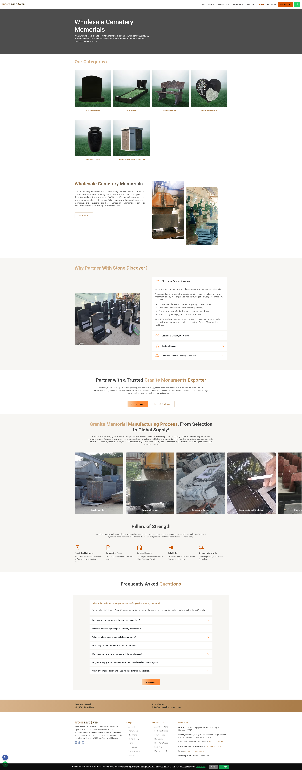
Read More (83, 215)
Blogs (130, 743)
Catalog (261, 4)
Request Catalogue (162, 404)
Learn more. (201, 767)
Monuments (133, 731)
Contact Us (271, 4)
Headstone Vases (161, 743)
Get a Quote (285, 4)
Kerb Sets (158, 747)
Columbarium (159, 735)
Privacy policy (133, 755)
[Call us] (5, 757)
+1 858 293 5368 (214, 746)
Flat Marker (158, 739)
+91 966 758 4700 (215, 742)
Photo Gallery (133, 739)
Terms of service (134, 751)
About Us (250, 4)
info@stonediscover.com (194, 751)
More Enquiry (151, 682)
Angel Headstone (161, 727)
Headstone (132, 735)
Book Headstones (161, 731)
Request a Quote (138, 404)
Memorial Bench (160, 751)
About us (132, 727)
